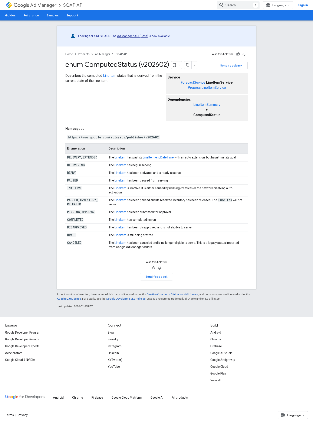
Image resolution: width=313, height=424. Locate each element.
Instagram (115, 346)
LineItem (109, 76)
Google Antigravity (222, 360)
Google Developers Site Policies (125, 298)
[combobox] (238, 5)
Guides (10, 15)
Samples (53, 15)
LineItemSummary (206, 105)
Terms (9, 415)
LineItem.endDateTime (158, 157)
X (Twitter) (115, 360)
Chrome (215, 339)
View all (215, 380)
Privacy (23, 415)
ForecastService (193, 82)
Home (69, 54)
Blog (111, 332)
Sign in (303, 5)
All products (180, 397)
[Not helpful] (244, 54)
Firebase (216, 346)
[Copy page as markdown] (188, 65)
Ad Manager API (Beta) (132, 36)
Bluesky (113, 339)
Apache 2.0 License (69, 298)
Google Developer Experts (22, 346)
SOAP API (73, 5)
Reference (31, 15)
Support (72, 15)
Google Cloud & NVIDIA (20, 360)
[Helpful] (238, 54)
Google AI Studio (221, 353)
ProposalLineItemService (207, 88)
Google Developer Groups (22, 339)
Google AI (157, 397)
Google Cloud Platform (127, 397)
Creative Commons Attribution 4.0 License (172, 294)
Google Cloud (219, 366)
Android (215, 332)
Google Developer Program (23, 332)
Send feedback (231, 65)
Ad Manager (43, 5)
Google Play (218, 373)
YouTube (114, 366)
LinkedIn (113, 353)
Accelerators (13, 353)
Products (83, 54)
